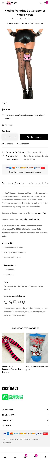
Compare (9, 143)
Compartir (24, 143)
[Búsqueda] (41, 3)
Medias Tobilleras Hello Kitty (37, 366)
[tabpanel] (25, 255)
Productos (24, 19)
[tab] (13, 183)
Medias (33, 19)
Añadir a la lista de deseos (4, 104)
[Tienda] (15, 456)
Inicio (14, 19)
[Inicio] (5, 456)
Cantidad (6, 131)
